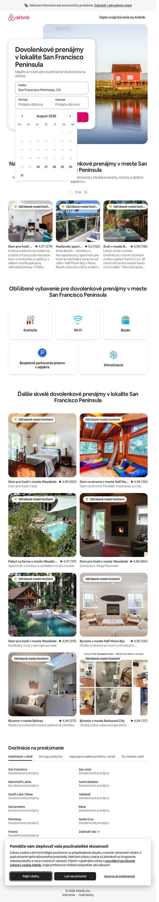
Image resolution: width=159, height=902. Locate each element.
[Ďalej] (85, 192)
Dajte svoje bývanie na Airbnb (122, 17)
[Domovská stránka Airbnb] (18, 17)
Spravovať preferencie (119, 876)
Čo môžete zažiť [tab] (133, 756)
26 (38, 167)
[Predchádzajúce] (70, 192)
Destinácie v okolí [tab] (20, 756)
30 (70, 167)
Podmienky (86, 895)
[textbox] (33, 104)
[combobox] (51, 89)
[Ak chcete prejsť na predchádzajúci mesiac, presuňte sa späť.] (22, 116)
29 (62, 167)
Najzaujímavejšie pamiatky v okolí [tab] (92, 756)
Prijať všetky (31, 876)
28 (54, 167)
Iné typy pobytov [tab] (51, 756)
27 (46, 167)
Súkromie (68, 895)
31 (21, 175)
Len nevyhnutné (75, 876)
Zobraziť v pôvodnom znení (113, 5)
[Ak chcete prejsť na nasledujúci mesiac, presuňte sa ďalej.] (70, 116)
